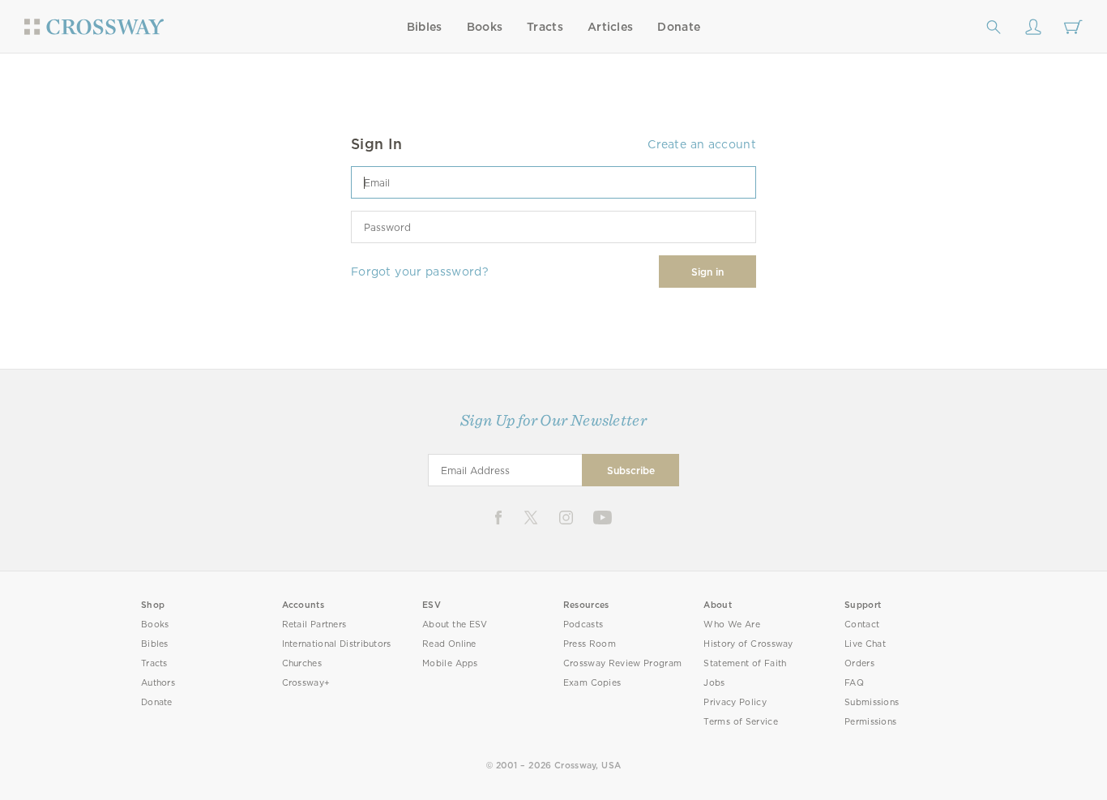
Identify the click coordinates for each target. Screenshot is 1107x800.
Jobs (713, 683)
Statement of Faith (744, 663)
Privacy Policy (735, 702)
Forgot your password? (420, 271)
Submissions (871, 702)
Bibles (424, 26)
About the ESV (455, 624)
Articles (610, 26)
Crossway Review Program (622, 663)
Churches (302, 663)
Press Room (589, 644)
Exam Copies (592, 683)
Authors (158, 683)
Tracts (545, 26)
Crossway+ (306, 683)
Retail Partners (314, 624)
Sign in (707, 272)
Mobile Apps (450, 663)
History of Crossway (748, 644)
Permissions (870, 722)
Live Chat (865, 644)
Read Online (449, 644)
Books (485, 26)
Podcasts (583, 624)
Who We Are (731, 624)
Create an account (702, 144)
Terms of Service (740, 722)
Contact (861, 624)
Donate (678, 26)
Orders (859, 663)
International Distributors (336, 644)
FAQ (854, 683)
